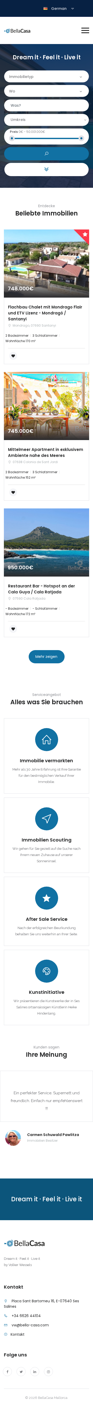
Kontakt (18, 1334)
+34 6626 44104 (26, 1315)
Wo (12, 91)
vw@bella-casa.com (30, 1325)
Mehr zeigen (46, 656)
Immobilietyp (21, 76)
